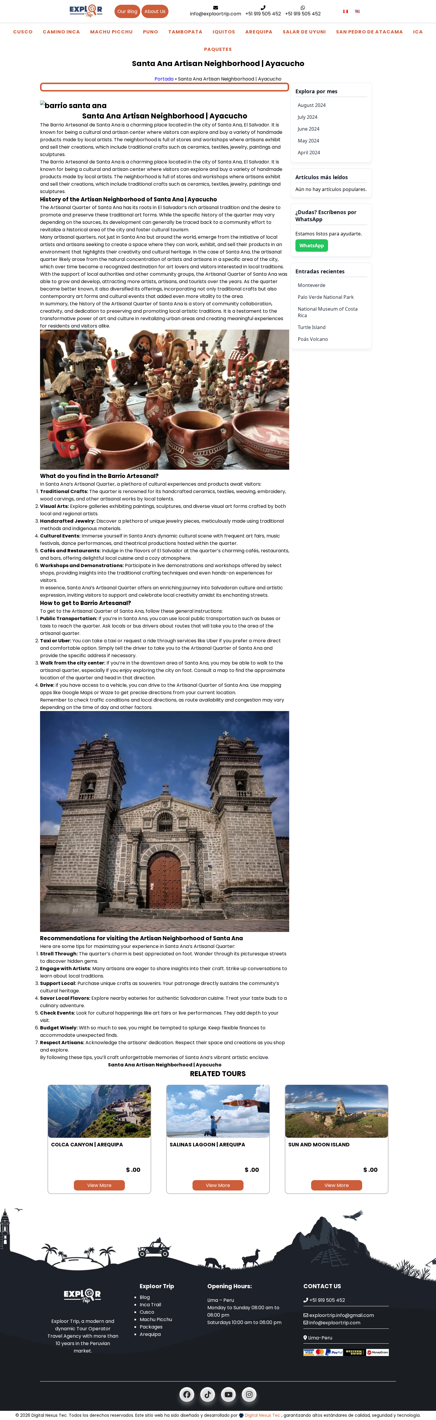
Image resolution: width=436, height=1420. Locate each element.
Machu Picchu (111, 31)
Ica (418, 31)
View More (99, 1185)
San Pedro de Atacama (369, 31)
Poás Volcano (313, 339)
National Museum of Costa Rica (328, 312)
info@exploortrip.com (215, 13)
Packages (151, 1326)
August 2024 (312, 105)
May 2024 (308, 140)
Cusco (23, 31)
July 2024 (307, 117)
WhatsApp (312, 245)
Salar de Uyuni (304, 31)
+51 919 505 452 (263, 13)
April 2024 (309, 152)
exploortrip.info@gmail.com (341, 1315)
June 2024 (308, 129)
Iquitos (224, 31)
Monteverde (311, 285)
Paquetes (218, 49)
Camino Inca (61, 31)
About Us (155, 11)
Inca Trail (150, 1304)
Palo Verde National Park (326, 297)
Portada (164, 79)
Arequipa (259, 31)
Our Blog (127, 11)
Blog (145, 1297)
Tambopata (185, 31)
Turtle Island (312, 327)
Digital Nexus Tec (262, 1415)
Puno (150, 31)
